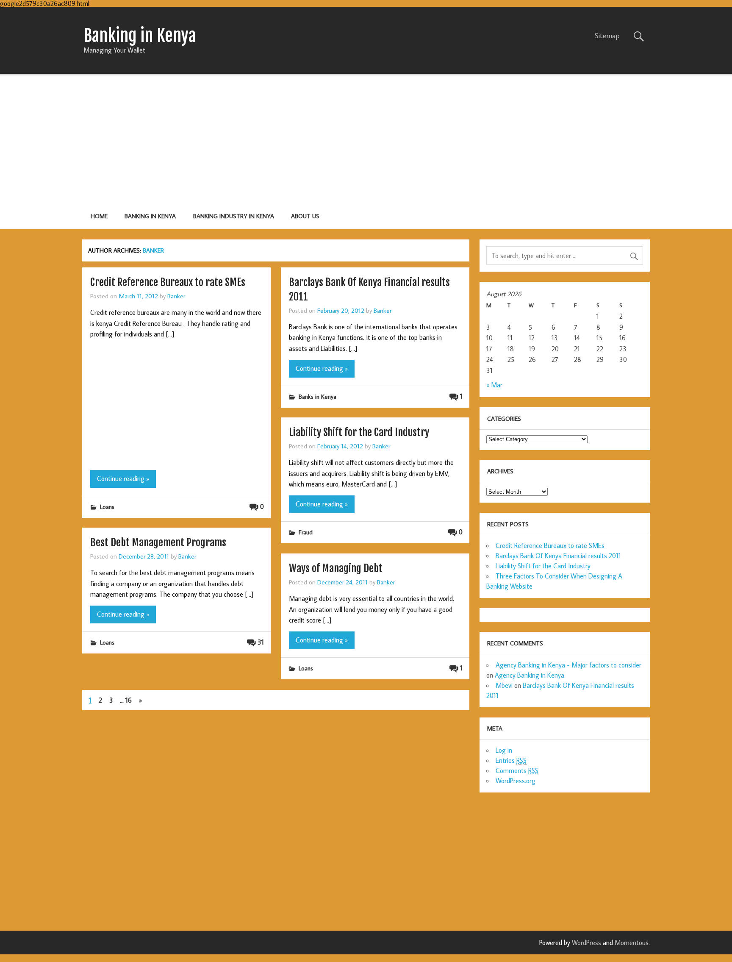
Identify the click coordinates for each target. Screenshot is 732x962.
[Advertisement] (366, 139)
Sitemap (607, 35)
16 (128, 700)
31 (261, 642)
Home (99, 216)
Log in (504, 750)
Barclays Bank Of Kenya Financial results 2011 (558, 555)
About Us (305, 216)
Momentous (632, 942)
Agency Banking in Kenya (529, 675)
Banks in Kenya (317, 396)
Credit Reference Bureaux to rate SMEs (167, 282)
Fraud (306, 532)
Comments (517, 770)
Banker (176, 296)
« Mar (494, 385)
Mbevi (504, 685)
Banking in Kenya (150, 216)
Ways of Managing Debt (336, 568)
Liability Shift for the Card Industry (359, 432)
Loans (107, 507)
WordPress (586, 942)
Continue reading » (123, 478)
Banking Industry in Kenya (233, 216)
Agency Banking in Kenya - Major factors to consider (568, 665)
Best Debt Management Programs (158, 542)
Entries (511, 760)
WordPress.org (515, 780)
